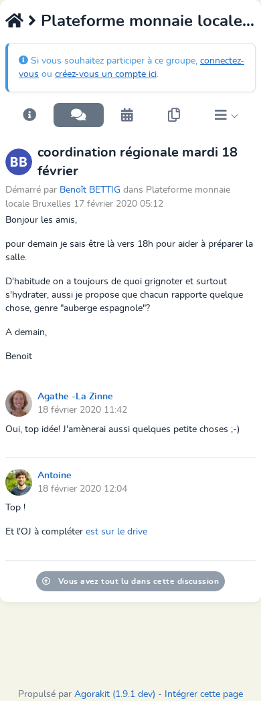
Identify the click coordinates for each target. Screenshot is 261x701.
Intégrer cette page (204, 694)
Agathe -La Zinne (75, 396)
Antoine (54, 475)
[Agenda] (127, 115)
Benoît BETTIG (91, 190)
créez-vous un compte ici (106, 74)
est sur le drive (116, 531)
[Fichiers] (174, 115)
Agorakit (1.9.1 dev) (114, 694)
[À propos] (29, 115)
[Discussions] (79, 115)
